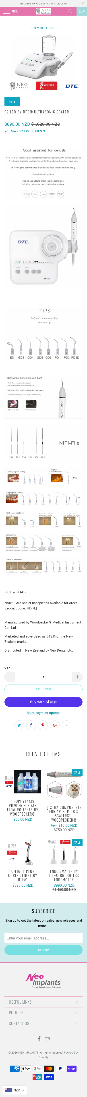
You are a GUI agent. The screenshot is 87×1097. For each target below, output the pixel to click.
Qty (7, 667)
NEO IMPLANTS (28, 1052)
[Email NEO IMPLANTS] (47, 1039)
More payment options (43, 713)
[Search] (72, 11)
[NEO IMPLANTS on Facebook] (39, 1039)
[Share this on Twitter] (19, 725)
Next (52, 28)
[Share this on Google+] (55, 725)
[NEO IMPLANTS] (43, 11)
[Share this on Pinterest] (43, 725)
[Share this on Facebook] (31, 725)
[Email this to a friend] (66, 725)
